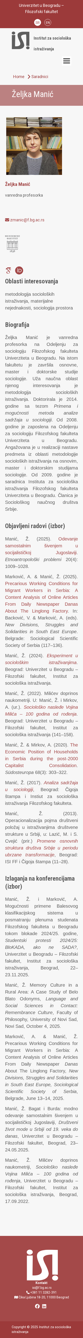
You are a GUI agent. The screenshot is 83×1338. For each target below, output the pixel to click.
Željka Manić (17, 184)
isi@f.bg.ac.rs (42, 1287)
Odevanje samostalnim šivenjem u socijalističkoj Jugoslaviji (41, 545)
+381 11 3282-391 (43, 1292)
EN (48, 22)
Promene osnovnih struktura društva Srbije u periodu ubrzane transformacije (41, 848)
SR (38, 22)
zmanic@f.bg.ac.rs (26, 219)
